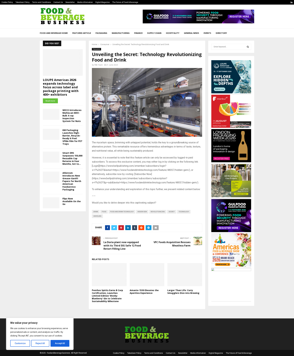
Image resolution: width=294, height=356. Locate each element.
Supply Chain (154, 33)
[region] (40, 334)
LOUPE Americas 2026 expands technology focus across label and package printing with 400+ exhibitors (61, 87)
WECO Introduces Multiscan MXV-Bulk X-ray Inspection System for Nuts (71, 116)
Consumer (96, 49)
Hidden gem (142, 212)
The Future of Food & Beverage (125, 2)
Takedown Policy (22, 2)
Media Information (85, 2)
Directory (221, 33)
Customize (20, 343)
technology (184, 212)
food (104, 212)
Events (207, 33)
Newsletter (70, 2)
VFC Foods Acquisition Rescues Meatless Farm (172, 243)
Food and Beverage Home (54, 33)
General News (191, 33)
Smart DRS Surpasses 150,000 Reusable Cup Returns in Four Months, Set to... (72, 158)
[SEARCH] (248, 47)
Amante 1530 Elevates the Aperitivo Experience (144, 291)
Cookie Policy (7, 2)
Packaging (101, 33)
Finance (138, 33)
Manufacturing (121, 33)
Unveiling (97, 216)
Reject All (40, 343)
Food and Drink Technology (122, 212)
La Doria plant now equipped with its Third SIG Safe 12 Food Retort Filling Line (122, 245)
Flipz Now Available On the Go (71, 201)
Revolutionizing (158, 212)
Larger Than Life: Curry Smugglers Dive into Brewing (183, 291)
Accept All (60, 343)
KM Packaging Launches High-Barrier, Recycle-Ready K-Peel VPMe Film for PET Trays (72, 137)
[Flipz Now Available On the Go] (51, 202)
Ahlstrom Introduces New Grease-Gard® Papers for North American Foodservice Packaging (71, 181)
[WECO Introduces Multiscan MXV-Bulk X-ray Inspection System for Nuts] (51, 114)
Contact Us (58, 2)
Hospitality (172, 33)
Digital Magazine (102, 2)
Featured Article (81, 33)
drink (95, 212)
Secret (172, 212)
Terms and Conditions (41, 2)
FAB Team (98, 65)
